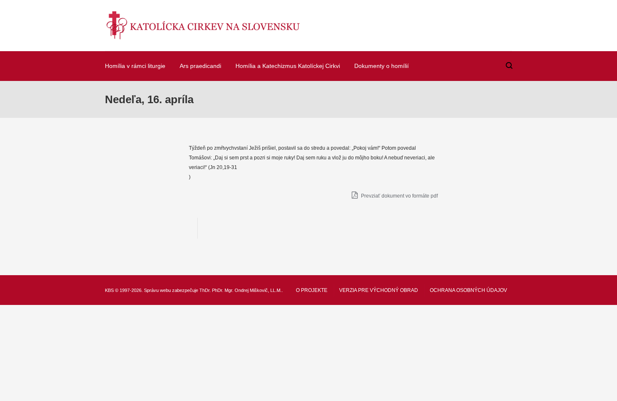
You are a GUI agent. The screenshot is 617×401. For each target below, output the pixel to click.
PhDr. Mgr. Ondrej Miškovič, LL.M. (247, 290)
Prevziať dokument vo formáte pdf (399, 196)
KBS (109, 290)
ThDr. (205, 290)
